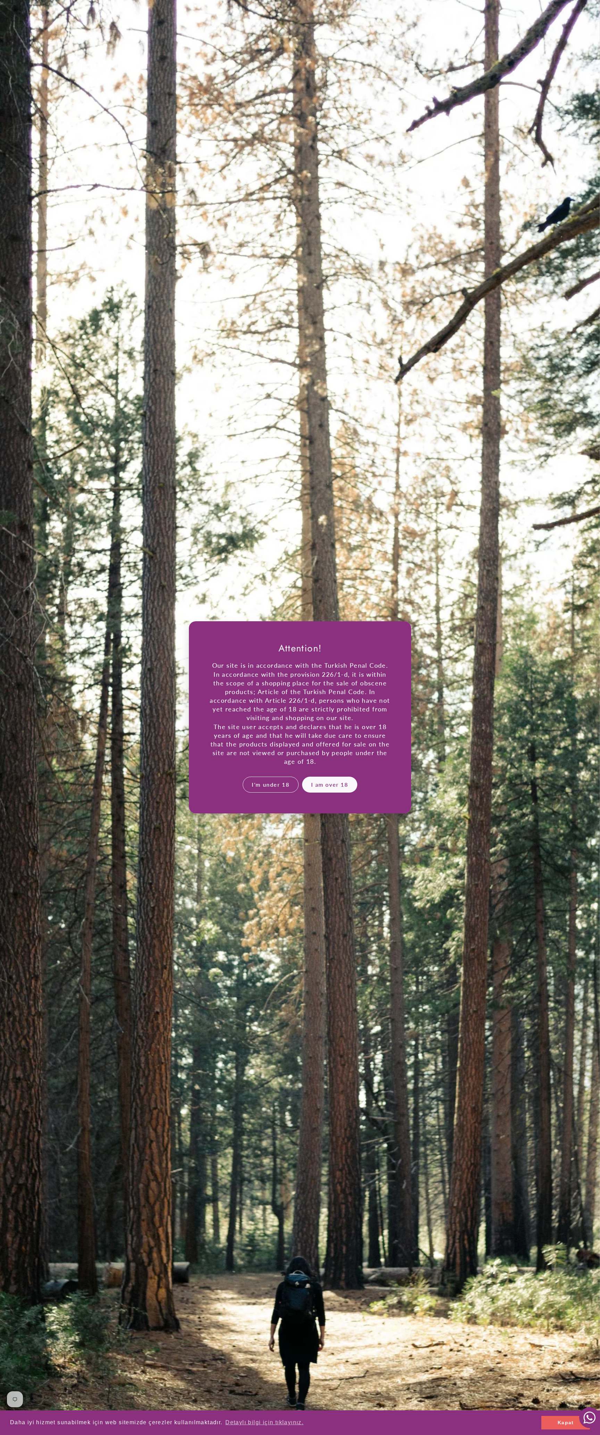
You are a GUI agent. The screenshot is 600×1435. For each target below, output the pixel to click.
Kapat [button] (566, 1422)
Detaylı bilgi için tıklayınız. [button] (264, 1422)
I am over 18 (329, 784)
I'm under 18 (270, 784)
